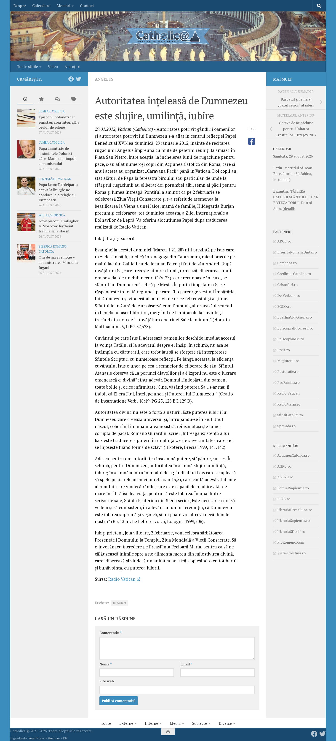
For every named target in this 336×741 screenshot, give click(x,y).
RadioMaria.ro (288, 404)
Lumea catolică (52, 111)
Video (53, 66)
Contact (87, 5)
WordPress (37, 738)
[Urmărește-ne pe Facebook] (71, 79)
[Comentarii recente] (57, 99)
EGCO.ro (284, 306)
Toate (106, 723)
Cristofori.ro (287, 284)
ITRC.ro (283, 498)
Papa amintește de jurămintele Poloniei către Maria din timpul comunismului (57, 156)
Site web (106, 681)
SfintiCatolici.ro (290, 414)
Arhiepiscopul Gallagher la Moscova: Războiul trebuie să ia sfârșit (59, 226)
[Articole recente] (25, 99)
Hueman (54, 738)
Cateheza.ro (287, 262)
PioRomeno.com (290, 542)
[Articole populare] (41, 99)
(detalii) (284, 179)
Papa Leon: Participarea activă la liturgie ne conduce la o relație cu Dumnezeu (58, 192)
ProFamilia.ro (288, 382)
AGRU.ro (284, 466)
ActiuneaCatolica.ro (293, 455)
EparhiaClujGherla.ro (294, 317)
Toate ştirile (27, 66)
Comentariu (110, 633)
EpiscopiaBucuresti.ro (295, 328)
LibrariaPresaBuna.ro (294, 509)
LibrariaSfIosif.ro (291, 531)
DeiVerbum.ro (288, 295)
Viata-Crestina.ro (291, 553)
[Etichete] (73, 99)
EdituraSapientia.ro (293, 487)
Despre (19, 5)
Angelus (104, 79)
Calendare (41, 5)
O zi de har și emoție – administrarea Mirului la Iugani (58, 262)
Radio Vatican (122, 579)
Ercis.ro (283, 349)
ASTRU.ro (285, 476)
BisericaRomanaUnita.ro (297, 252)
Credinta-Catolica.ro (294, 273)
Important (119, 603)
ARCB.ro (284, 241)
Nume (105, 664)
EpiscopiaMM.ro (290, 338)
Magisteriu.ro (288, 360)
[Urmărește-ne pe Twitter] (78, 79)
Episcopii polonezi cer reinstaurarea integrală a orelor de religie (59, 122)
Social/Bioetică (52, 215)
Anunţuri (72, 66)
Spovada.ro (286, 425)
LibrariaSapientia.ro (293, 520)
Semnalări (47, 179)
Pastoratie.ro (288, 371)
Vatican (64, 179)
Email (186, 664)
